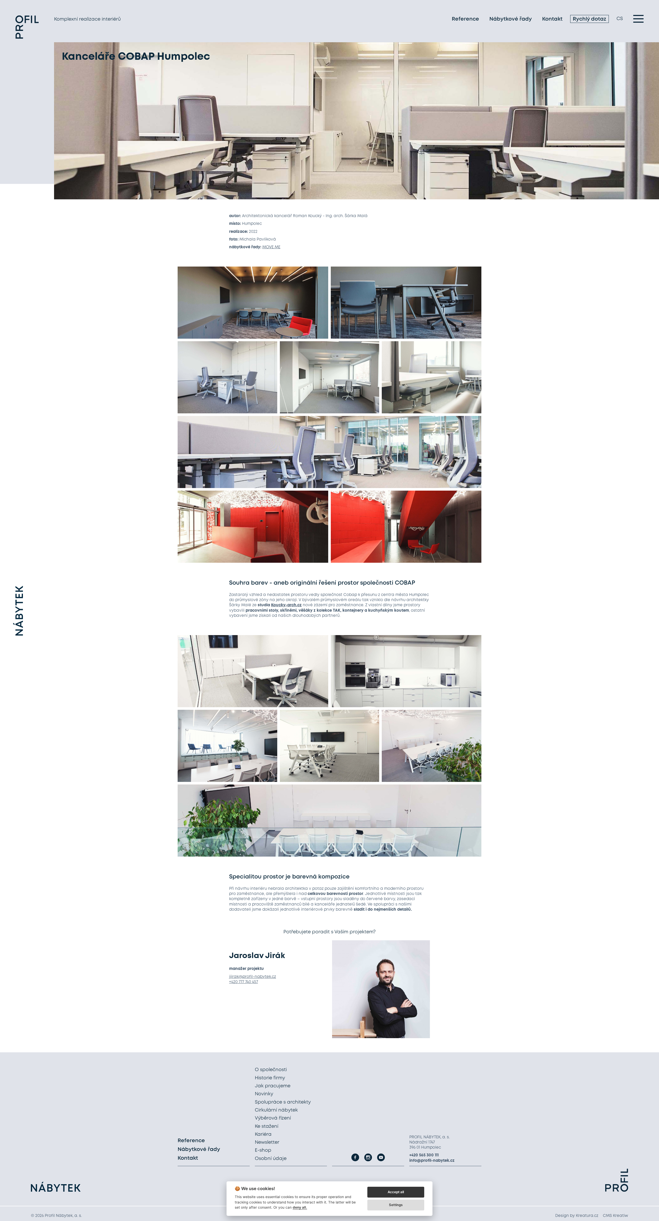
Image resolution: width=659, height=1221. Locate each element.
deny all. (300, 1207)
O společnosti (271, 1070)
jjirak (234, 977)
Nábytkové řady (510, 19)
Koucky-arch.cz (286, 605)
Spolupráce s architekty (283, 1102)
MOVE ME (271, 247)
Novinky (264, 1094)
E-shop (263, 1150)
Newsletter (267, 1142)
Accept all (396, 1192)
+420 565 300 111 (424, 1155)
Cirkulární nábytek (276, 1110)
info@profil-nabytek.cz (432, 1161)
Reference (465, 19)
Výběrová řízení (273, 1118)
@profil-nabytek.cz (257, 977)
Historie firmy (270, 1078)
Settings (396, 1205)
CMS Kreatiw (615, 1216)
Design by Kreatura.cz (576, 1216)
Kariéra (263, 1134)
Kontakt (552, 19)
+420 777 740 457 (243, 982)
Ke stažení (266, 1126)
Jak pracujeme (272, 1086)
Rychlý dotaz (589, 19)
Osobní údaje (271, 1159)
